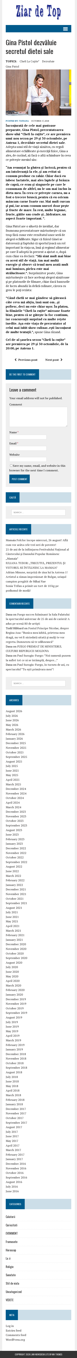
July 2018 (12, 1077)
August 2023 (14, 830)
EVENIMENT (12, 1233)
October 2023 (15, 821)
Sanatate (11, 1275)
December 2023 (16, 812)
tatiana (24, 120)
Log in (10, 1326)
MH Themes (57, 1354)
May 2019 (12, 1031)
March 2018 (13, 1095)
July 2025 (12, 766)
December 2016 (16, 1164)
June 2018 (12, 1081)
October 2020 (15, 953)
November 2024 (16, 793)
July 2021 (12, 912)
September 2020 (16, 958)
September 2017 (16, 1123)
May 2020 (12, 976)
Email (13, 443)
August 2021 (14, 908)
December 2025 (16, 743)
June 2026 (12, 720)
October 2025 (15, 752)
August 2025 (14, 761)
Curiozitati (11, 1225)
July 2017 (12, 1132)
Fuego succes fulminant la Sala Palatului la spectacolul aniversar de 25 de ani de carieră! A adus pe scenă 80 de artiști (38, 619)
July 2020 (12, 967)
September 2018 (16, 1068)
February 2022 (15, 880)
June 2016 (12, 1191)
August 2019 (14, 1017)
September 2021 (16, 903)
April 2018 (13, 1090)
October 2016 (15, 1173)
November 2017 (16, 1113)
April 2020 (13, 981)
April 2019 (13, 1036)
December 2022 (16, 848)
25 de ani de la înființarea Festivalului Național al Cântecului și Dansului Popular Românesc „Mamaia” (37, 553)
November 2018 (16, 1058)
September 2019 (16, 1013)
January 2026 (14, 739)
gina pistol (12, 66)
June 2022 (12, 871)
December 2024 (16, 789)
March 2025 (13, 784)
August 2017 (14, 1127)
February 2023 (15, 839)
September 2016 (16, 1177)
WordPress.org (15, 1340)
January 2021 (14, 940)
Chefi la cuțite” (29, 61)
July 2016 (12, 1186)
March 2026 (13, 729)
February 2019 (15, 1045)
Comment (15, 404)
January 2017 (14, 1159)
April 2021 (13, 926)
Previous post (27, 360)
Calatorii (10, 1217)
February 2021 (15, 935)
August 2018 (14, 1072)
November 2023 (16, 816)
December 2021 (16, 889)
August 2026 (14, 711)
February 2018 (15, 1100)
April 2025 (13, 780)
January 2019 (14, 1049)
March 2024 (13, 807)
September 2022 (16, 862)
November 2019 (16, 1004)
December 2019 (16, 999)
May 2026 (12, 725)
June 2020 (12, 972)
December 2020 (16, 944)
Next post (52, 360)
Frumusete (11, 1242)
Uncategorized (14, 1292)
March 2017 (13, 1150)
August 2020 (14, 963)
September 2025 (16, 757)
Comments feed (16, 1335)
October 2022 (15, 857)
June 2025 (12, 771)
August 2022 (14, 866)
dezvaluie (48, 61)
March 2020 (13, 985)
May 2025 (12, 775)
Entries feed (13, 1330)
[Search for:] (38, 512)
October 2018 (15, 1063)
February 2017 (15, 1155)
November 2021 (16, 894)
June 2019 (12, 1026)
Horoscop (11, 1250)
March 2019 (13, 1040)
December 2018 (16, 1054)
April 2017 (13, 1145)
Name (13, 432)
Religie (9, 1267)
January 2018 (14, 1104)
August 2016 (14, 1182)
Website (14, 455)
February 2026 (15, 734)
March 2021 (13, 931)
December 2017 (16, 1109)
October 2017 (15, 1118)
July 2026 (12, 716)
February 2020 (15, 990)
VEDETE (9, 1300)
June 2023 (12, 834)
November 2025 (16, 748)
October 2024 (15, 798)
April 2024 (13, 802)
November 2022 (16, 853)
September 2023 (16, 825)
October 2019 (15, 1008)
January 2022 (14, 885)
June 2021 (12, 917)
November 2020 (16, 949)
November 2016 (16, 1168)
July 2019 (12, 1022)
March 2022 (13, 876)
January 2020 (14, 994)
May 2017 (12, 1141)
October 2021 (15, 899)
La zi (8, 1258)
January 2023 (14, 844)
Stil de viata (12, 1283)
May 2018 (12, 1086)
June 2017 (12, 1136)
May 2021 (12, 921)
